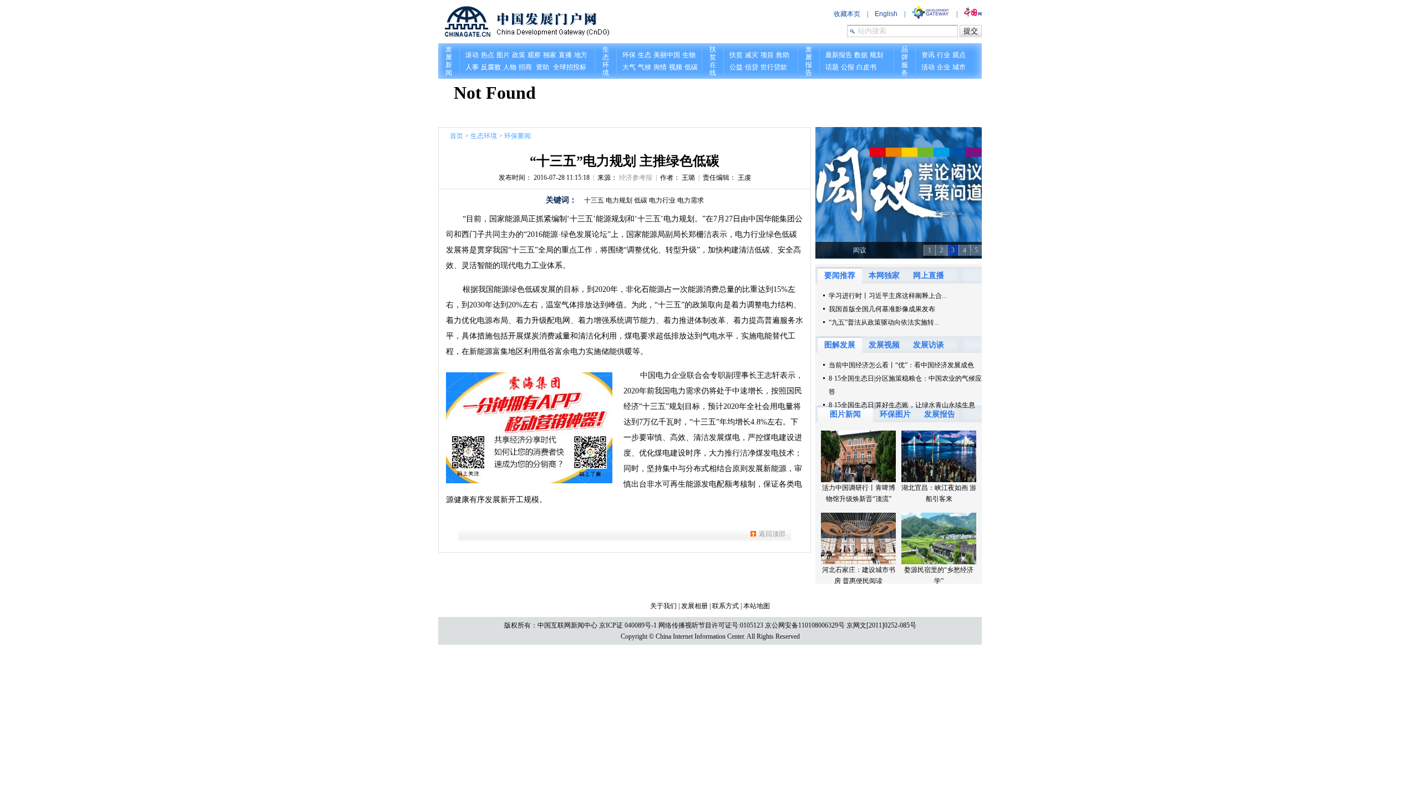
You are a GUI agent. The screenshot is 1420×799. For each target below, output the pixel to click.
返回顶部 (772, 534)
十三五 (594, 200)
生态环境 (483, 136)
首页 (456, 136)
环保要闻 (517, 136)
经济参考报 (635, 177)
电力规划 (619, 200)
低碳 (640, 200)
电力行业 (662, 200)
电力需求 (690, 200)
